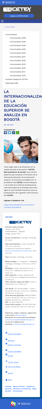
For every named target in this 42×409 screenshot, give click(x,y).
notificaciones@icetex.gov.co (24, 324)
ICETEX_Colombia (14, 345)
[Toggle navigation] (2, 21)
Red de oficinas (19, 386)
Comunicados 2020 (18, 60)
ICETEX (10, 356)
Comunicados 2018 (18, 68)
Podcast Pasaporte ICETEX (16, 79)
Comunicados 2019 (18, 64)
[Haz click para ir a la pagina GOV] (24, 403)
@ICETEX (11, 340)
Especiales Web (11, 83)
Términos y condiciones (22, 389)
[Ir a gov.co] (8, 2)
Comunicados (11, 34)
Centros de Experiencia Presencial (18, 251)
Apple (10, 380)
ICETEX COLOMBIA (14, 334)
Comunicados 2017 (17, 72)
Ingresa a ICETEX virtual (19, 16)
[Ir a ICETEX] (17, 9)
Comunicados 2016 (18, 76)
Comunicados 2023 (18, 49)
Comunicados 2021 (17, 57)
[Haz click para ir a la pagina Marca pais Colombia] (13, 403)
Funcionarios (17, 391)
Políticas (8, 386)
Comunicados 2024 (18, 45)
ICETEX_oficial (13, 362)
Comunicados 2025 (18, 42)
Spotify (10, 373)
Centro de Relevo (14, 366)
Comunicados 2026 (18, 38)
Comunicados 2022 (18, 53)
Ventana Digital (20, 315)
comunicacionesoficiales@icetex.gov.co (19, 320)
